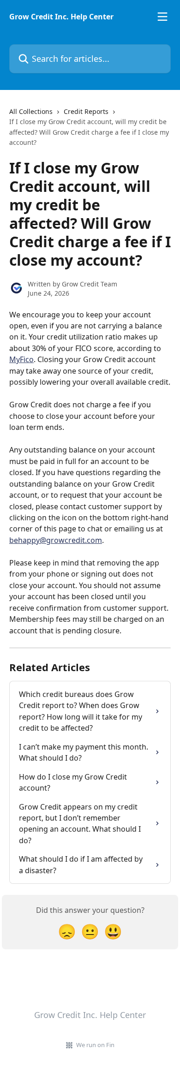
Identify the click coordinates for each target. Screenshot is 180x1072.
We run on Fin (95, 1045)
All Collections (31, 111)
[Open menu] (162, 16)
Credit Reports (86, 111)
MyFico (21, 359)
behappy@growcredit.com (55, 540)
